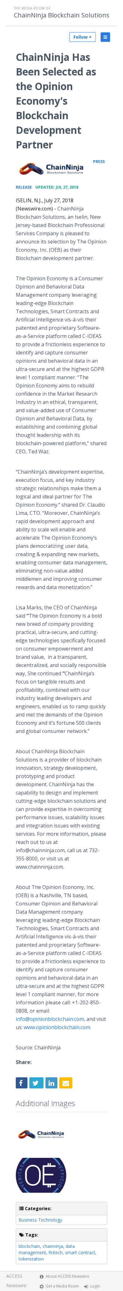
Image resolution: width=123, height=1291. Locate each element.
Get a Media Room (62, 1286)
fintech (55, 1252)
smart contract (80, 1252)
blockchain (29, 1246)
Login (95, 1286)
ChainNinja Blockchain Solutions (61, 15)
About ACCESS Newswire (67, 1276)
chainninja (53, 1246)
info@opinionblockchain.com (50, 1018)
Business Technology (40, 1220)
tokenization (31, 1259)
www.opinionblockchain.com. (57, 1027)
